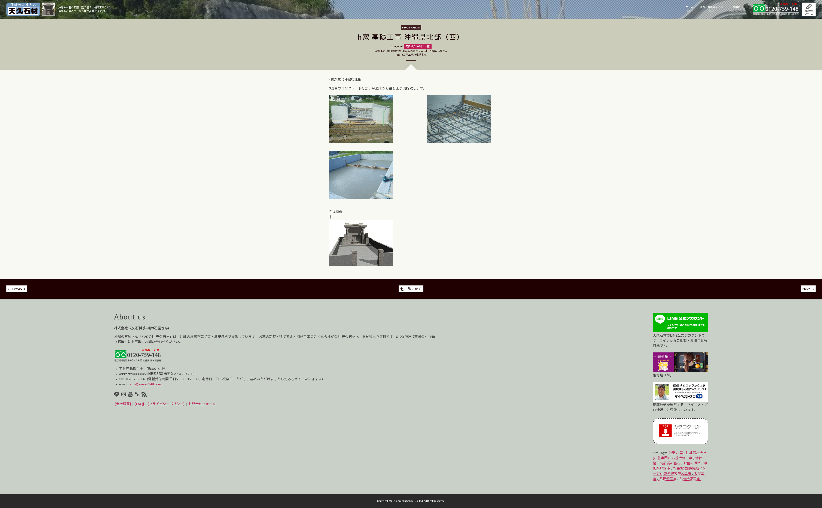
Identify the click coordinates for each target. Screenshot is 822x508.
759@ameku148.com (145, 384)
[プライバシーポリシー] (166, 404)
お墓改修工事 (682, 458)
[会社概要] (123, 404)
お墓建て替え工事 (677, 473)
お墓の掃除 (691, 463)
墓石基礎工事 (689, 478)
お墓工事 (408, 54)
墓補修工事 (667, 478)
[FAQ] (139, 404)
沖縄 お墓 (421, 54)
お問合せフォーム (202, 404)
